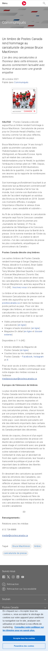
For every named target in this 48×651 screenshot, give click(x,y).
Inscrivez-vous (19, 287)
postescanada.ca (11, 303)
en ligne (22, 325)
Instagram (38, 356)
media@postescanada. (15, 535)
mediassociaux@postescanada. (19, 378)
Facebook (27, 356)
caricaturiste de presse (15, 553)
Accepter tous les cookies (24, 638)
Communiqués (21, 82)
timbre (37, 546)
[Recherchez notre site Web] (44, 3)
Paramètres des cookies (24, 646)
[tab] (24, 599)
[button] (10, 3)
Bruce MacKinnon (21, 546)
